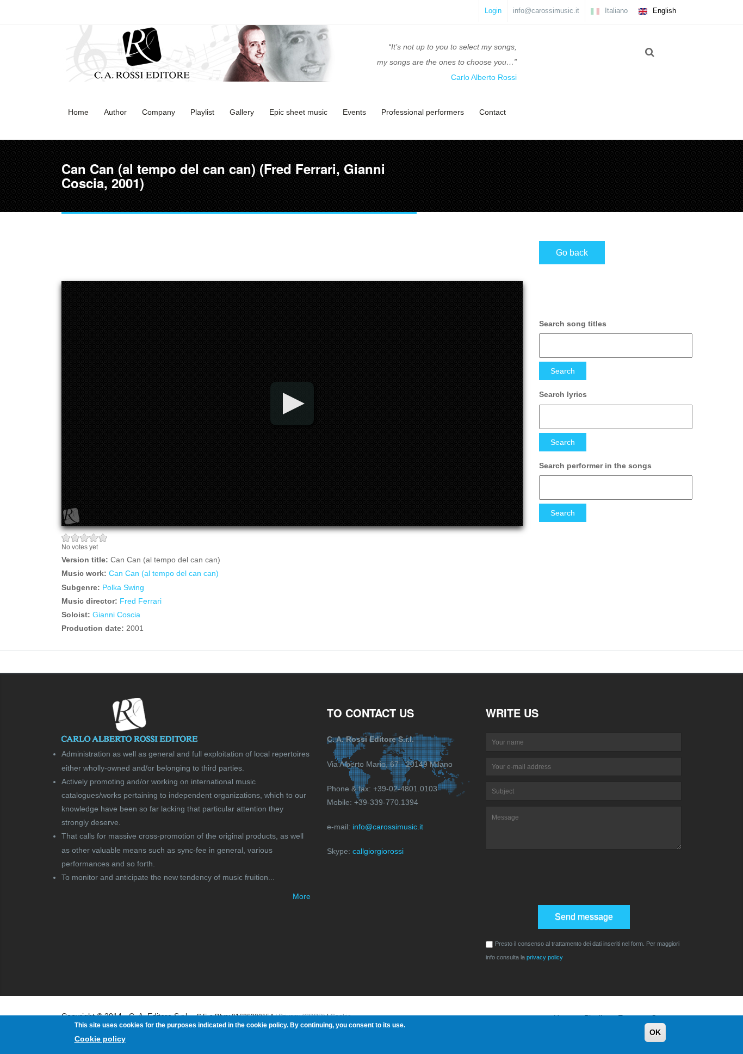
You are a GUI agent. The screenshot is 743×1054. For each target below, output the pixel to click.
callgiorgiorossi (378, 851)
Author (115, 112)
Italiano (615, 11)
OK (655, 1032)
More (302, 896)
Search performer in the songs (595, 465)
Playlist (202, 112)
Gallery (242, 112)
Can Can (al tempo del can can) (164, 573)
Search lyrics (563, 394)
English (663, 11)
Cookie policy (100, 1038)
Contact (492, 112)
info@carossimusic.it (546, 11)
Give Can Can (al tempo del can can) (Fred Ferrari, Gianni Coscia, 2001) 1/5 (66, 538)
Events (354, 112)
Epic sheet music (298, 112)
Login (493, 11)
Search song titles (572, 323)
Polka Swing (123, 587)
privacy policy (545, 957)
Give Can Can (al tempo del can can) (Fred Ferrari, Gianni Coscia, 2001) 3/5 (84, 538)
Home (78, 112)
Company (158, 112)
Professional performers (422, 112)
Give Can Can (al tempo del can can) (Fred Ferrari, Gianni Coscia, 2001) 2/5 (75, 538)
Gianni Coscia (116, 614)
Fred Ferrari (141, 601)
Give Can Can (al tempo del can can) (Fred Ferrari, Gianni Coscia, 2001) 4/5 (93, 538)
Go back (572, 252)
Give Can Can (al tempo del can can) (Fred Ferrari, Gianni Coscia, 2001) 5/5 (103, 538)
